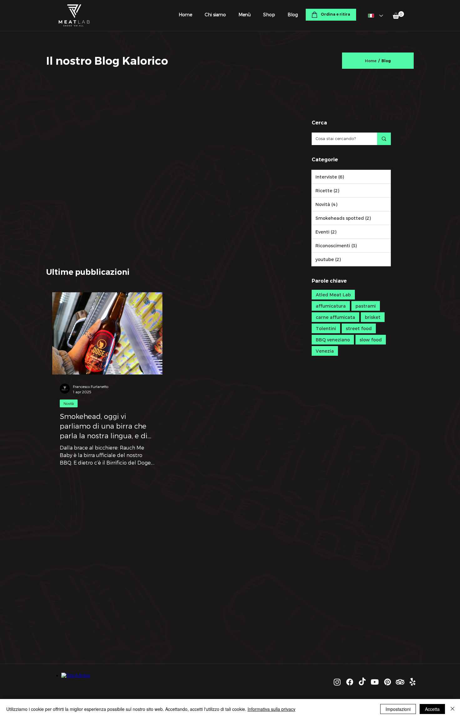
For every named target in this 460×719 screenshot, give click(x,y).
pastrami (365, 306)
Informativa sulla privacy (271, 709)
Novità (69, 403)
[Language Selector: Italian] (375, 16)
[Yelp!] (412, 681)
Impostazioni (398, 709)
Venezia (325, 351)
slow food (371, 339)
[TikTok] (362, 681)
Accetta (432, 709)
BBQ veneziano (333, 339)
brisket (373, 317)
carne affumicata (335, 317)
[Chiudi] (452, 709)
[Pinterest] (387, 681)
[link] (398, 15)
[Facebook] (349, 681)
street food (359, 328)
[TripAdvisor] (400, 681)
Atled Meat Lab (333, 294)
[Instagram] (337, 681)
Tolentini (326, 328)
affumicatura (331, 306)
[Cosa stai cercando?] (384, 139)
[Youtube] (374, 681)
